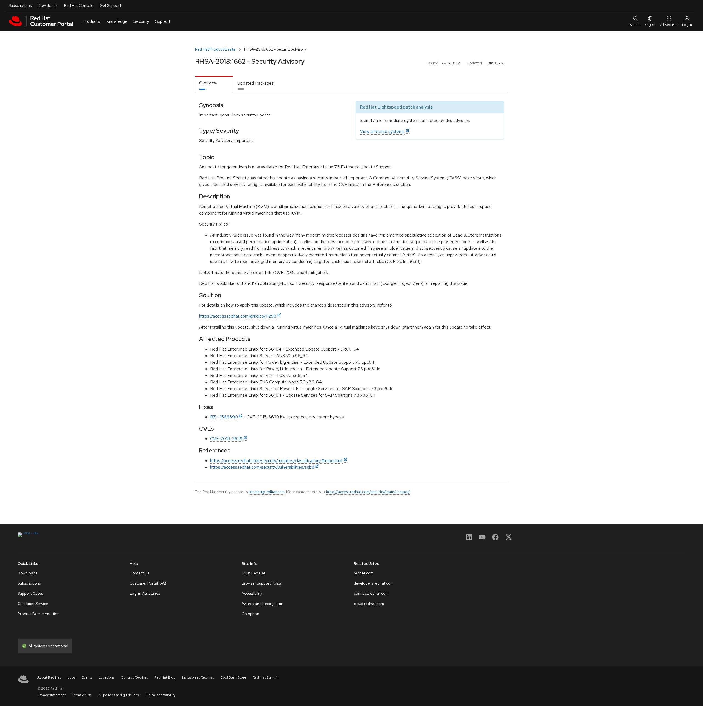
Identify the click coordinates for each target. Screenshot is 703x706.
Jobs (71, 677)
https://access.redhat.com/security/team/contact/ (368, 491)
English (650, 25)
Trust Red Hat (253, 573)
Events (87, 677)
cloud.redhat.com (369, 603)
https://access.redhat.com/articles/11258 (237, 316)
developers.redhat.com (374, 583)
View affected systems (382, 131)
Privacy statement (51, 695)
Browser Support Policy (262, 583)
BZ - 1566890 (224, 417)
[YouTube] (482, 539)
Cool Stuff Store (233, 677)
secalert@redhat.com (266, 491)
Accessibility (252, 593)
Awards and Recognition (262, 603)
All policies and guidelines (118, 695)
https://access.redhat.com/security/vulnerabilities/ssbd (262, 467)
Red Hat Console (78, 5)
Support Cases (30, 593)
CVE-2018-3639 (226, 438)
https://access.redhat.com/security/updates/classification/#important (276, 460)
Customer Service (33, 603)
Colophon (250, 613)
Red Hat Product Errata (215, 49)
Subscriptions (20, 5)
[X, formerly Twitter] (508, 539)
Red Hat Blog (164, 677)
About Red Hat (49, 677)
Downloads (47, 5)
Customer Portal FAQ (148, 583)
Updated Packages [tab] (255, 83)
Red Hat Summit (265, 677)
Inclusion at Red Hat (198, 677)
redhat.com (363, 573)
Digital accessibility (160, 695)
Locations (106, 677)
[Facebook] (495, 539)
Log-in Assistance (145, 593)
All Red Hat (669, 25)
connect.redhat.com (371, 593)
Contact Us (139, 573)
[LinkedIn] (469, 539)
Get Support (110, 5)
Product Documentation (39, 613)
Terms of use (82, 695)
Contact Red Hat (134, 677)
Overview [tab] (208, 83)
